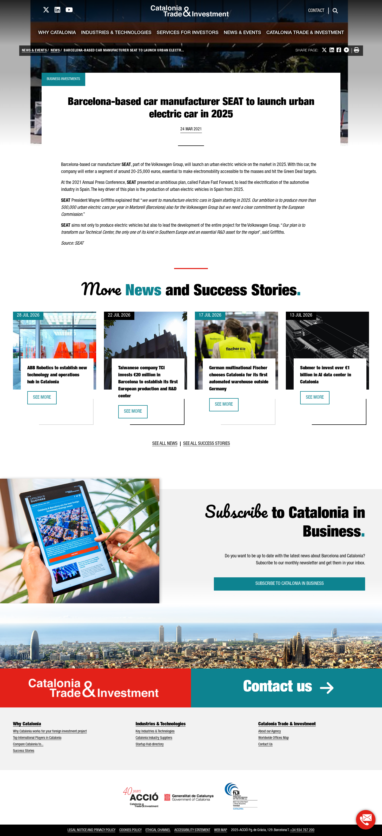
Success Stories (23, 751)
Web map (220, 830)
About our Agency (269, 731)
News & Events (242, 33)
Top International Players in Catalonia (37, 738)
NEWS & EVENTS (34, 50)
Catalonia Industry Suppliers (154, 738)
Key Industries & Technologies (155, 731)
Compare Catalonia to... (28, 744)
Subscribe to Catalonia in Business (289, 583)
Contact (316, 11)
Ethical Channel (158, 830)
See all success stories (206, 444)
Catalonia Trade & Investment (305, 33)
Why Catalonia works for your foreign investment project (50, 731)
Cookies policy (130, 830)
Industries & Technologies (116, 33)
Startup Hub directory (150, 744)
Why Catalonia (57, 33)
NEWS (55, 50)
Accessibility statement (192, 830)
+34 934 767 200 (302, 830)
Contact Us (265, 744)
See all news (164, 444)
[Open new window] (366, 820)
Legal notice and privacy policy (91, 830)
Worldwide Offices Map (273, 738)
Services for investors (188, 33)
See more (45, 399)
